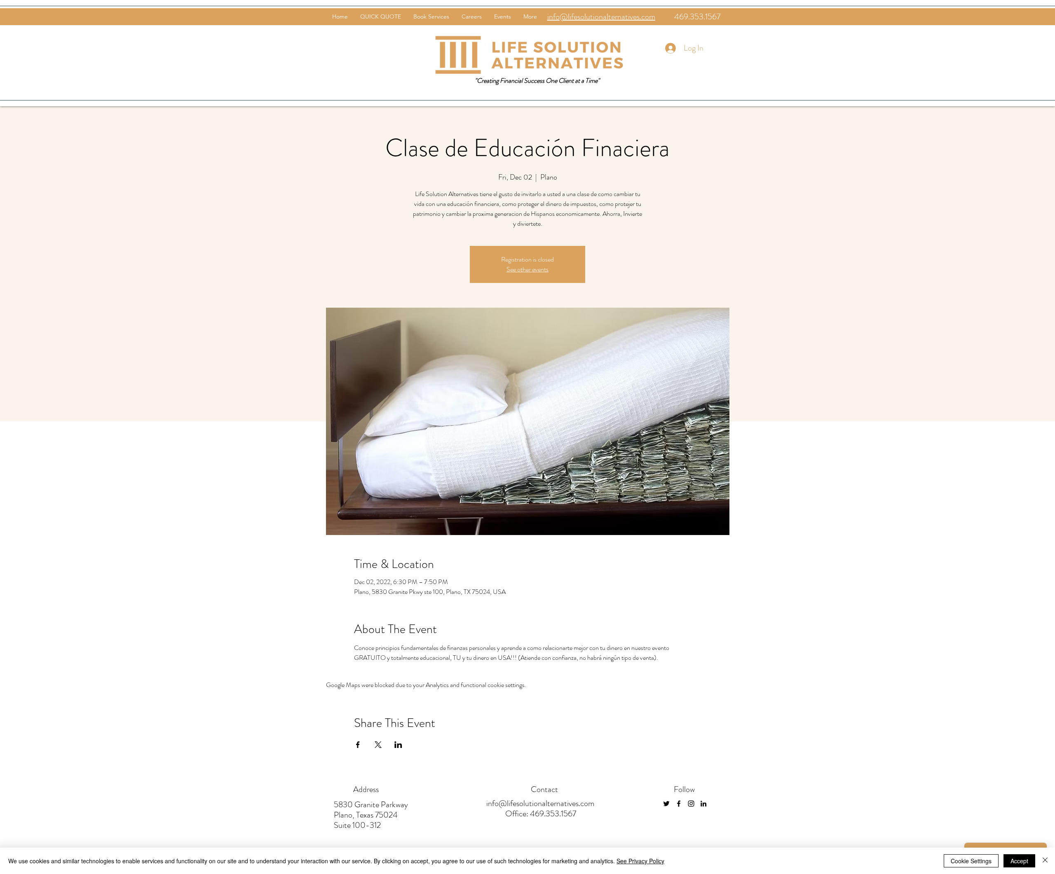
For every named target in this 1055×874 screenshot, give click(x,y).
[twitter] (666, 803)
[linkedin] (703, 803)
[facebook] (679, 803)
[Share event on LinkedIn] (398, 744)
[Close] (1045, 860)
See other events (527, 269)
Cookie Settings (971, 861)
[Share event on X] (378, 744)
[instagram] (691, 803)
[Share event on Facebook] (358, 744)
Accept (1019, 861)
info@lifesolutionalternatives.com (540, 803)
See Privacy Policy (640, 861)
